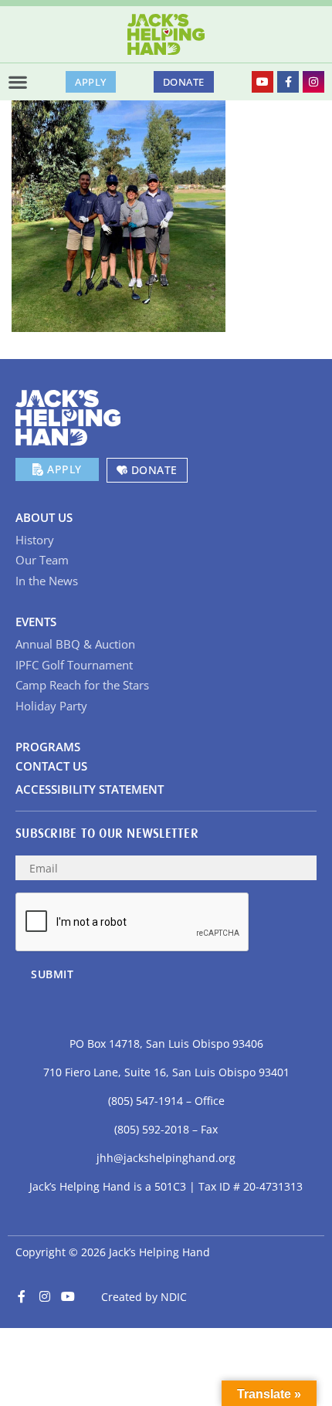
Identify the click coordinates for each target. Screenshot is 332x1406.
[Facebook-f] (288, 82)
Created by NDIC (144, 1296)
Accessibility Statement (89, 789)
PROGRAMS (47, 746)
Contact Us (51, 766)
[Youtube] (262, 82)
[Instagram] (313, 82)
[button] (18, 82)
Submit (52, 974)
